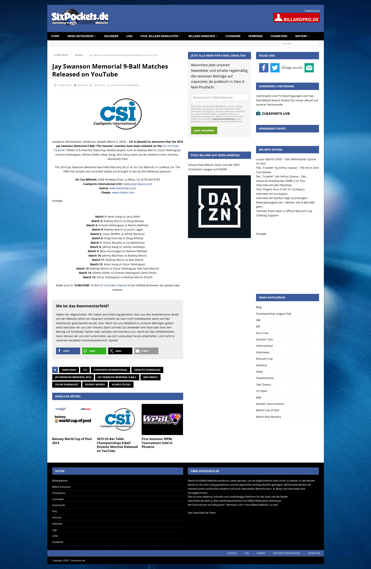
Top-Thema (263, 384)
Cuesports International (110, 369)
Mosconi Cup (264, 358)
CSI (85, 369)
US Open (261, 391)
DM (258, 320)
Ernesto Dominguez (147, 369)
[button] (68, 351)
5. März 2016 (64, 85)
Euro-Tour (262, 333)
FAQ (54, 511)
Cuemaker (232, 36)
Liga (129, 36)
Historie (56, 517)
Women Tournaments (270, 404)
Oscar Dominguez (66, 384)
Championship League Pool (273, 313)
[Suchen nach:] (299, 43)
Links (55, 536)
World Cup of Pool (267, 410)
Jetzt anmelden (204, 130)
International (264, 346)
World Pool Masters (268, 417)
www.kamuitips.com (122, 188)
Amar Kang (69, 369)
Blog (259, 307)
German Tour (264, 339)
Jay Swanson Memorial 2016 (73, 377)
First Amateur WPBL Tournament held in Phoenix (157, 443)
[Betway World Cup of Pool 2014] (73, 419)
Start (55, 36)
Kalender (111, 36)
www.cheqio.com (123, 192)
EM (258, 326)
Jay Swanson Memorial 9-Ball (117, 377)
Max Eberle (150, 377)
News (102, 85)
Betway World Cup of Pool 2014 (72, 441)
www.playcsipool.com (138, 184)
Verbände (255, 36)
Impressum (314, 553)
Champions (279, 36)
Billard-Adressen (202, 36)
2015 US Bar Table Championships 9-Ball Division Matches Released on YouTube (117, 445)
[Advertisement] (287, 260)
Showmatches (265, 378)
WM (258, 397)
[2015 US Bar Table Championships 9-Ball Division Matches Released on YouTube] (117, 419)
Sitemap (261, 553)
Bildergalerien (60, 480)
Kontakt (232, 553)
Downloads (58, 505)
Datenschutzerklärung (223, 118)
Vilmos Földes (121, 384)
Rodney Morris (95, 384)
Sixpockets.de (85, 85)
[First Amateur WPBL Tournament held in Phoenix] (162, 419)
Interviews (262, 352)
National (261, 365)
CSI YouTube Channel (113, 285)
